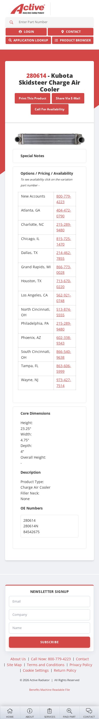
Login (28, 31)
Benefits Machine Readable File (49, 690)
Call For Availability (49, 109)
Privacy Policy (81, 664)
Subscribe (49, 642)
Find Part (69, 716)
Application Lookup (30, 40)
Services (49, 716)
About (30, 716)
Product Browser (74, 40)
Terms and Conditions (45, 664)
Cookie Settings (36, 670)
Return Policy (65, 670)
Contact (89, 716)
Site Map (14, 664)
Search (11, 22)
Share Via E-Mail (68, 98)
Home (10, 716)
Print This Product (32, 98)
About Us (18, 658)
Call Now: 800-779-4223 (51, 658)
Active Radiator (28, 9)
